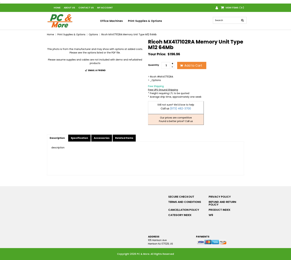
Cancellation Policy (183, 210)
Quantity (153, 65)
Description (57, 138)
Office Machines (111, 21)
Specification (79, 138)
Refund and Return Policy (222, 203)
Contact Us (86, 7)
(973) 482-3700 (180, 108)
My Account (105, 7)
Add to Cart (193, 65)
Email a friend (97, 70)
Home (57, 7)
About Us (69, 7)
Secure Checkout (181, 197)
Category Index (179, 215)
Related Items (124, 138)
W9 (211, 215)
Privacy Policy (220, 197)
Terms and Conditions (184, 202)
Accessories (101, 138)
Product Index (219, 210)
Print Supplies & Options (145, 21)
